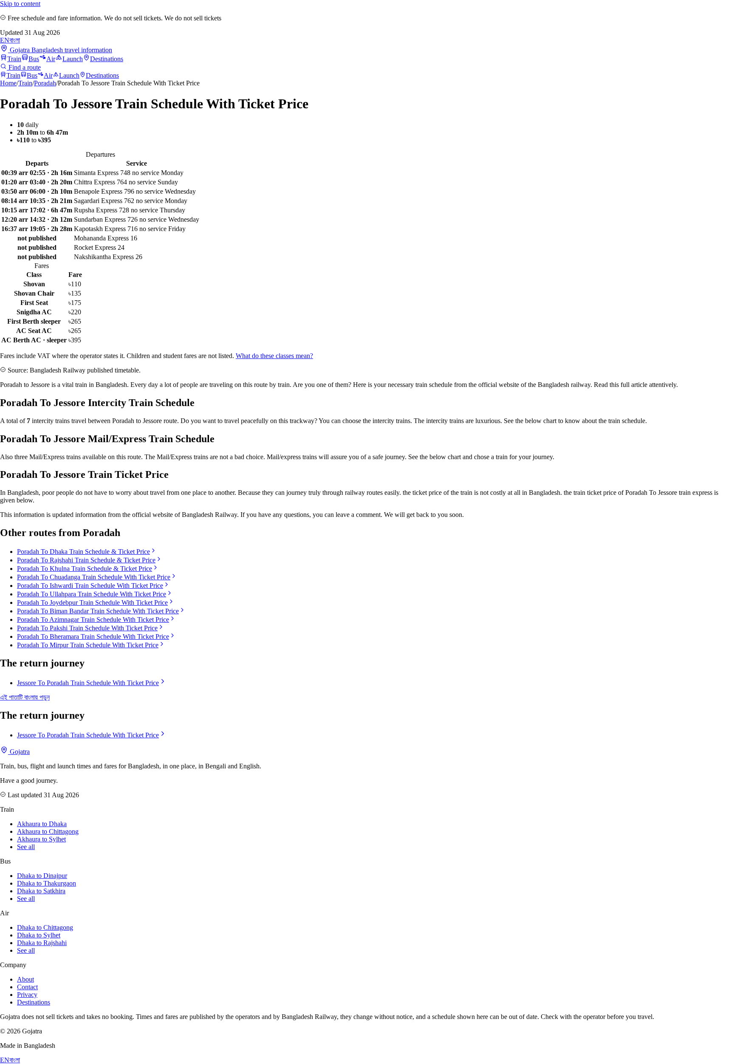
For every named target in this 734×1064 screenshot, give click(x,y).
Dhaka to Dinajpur (42, 875)
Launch (72, 58)
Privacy (27, 994)
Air (50, 58)
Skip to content (20, 3)
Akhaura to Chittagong (48, 831)
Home (8, 83)
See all (26, 846)
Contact (27, 987)
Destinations (106, 58)
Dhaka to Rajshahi (42, 942)
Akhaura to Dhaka (42, 823)
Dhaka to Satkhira (41, 891)
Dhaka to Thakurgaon (46, 883)
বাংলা (14, 40)
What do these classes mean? (274, 355)
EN (4, 40)
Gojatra (19, 751)
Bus (33, 58)
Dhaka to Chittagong (45, 927)
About (25, 979)
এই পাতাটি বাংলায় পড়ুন (25, 697)
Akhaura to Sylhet (41, 839)
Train (14, 58)
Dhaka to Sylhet (38, 935)
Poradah (45, 83)
